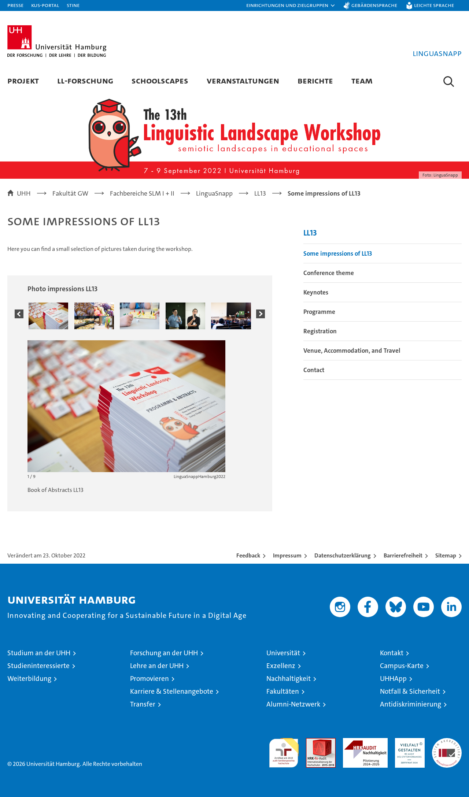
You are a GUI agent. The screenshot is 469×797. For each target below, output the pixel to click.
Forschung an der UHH (164, 652)
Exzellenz (280, 665)
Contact (313, 370)
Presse (15, 5)
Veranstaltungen (243, 80)
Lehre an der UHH (157, 665)
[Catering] (94, 316)
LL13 (310, 232)
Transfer (142, 704)
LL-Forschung (85, 80)
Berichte (315, 80)
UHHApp (393, 678)
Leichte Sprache (434, 5)
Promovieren (149, 678)
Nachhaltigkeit (288, 678)
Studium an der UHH (38, 652)
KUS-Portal (45, 5)
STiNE (73, 5)
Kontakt (391, 652)
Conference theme (328, 273)
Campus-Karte (402, 665)
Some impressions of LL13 (337, 253)
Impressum (287, 555)
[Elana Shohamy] (230, 316)
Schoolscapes (160, 80)
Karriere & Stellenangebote (171, 691)
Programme (319, 312)
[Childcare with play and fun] (139, 316)
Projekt (23, 80)
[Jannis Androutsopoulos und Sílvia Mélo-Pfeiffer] (185, 316)
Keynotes (315, 292)
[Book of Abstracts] (48, 316)
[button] (291, 5)
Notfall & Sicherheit (410, 691)
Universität (283, 652)
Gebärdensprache (374, 5)
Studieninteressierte (38, 665)
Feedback (248, 555)
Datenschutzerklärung (342, 555)
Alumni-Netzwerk (293, 704)
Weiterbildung (29, 678)
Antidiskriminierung (410, 704)
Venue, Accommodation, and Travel (351, 350)
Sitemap (445, 555)
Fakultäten (282, 691)
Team (362, 80)
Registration (320, 331)
